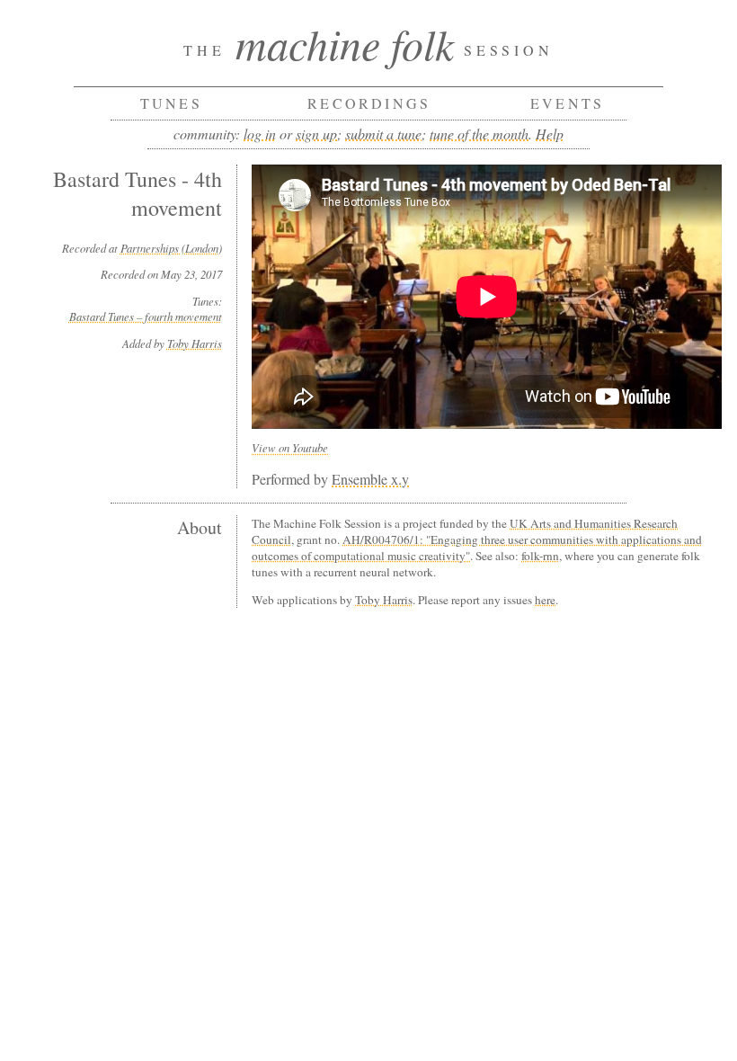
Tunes (171, 103)
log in (260, 133)
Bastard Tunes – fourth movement (145, 316)
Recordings (369, 103)
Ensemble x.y (370, 478)
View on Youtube (290, 447)
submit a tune (383, 133)
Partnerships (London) (171, 247)
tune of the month (479, 133)
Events (567, 103)
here (545, 600)
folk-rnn (540, 556)
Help (550, 133)
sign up (316, 133)
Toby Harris (194, 343)
